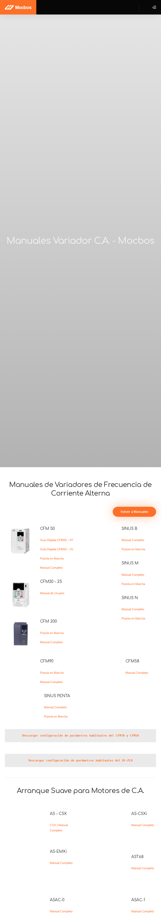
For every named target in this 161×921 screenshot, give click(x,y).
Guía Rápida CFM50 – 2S (56, 549)
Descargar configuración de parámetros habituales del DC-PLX (80, 760)
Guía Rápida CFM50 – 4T (56, 540)
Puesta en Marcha (52, 558)
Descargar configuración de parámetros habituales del (69, 735)
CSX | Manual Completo (59, 827)
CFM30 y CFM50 (127, 735)
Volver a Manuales (134, 512)
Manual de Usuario (52, 593)
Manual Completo (51, 567)
